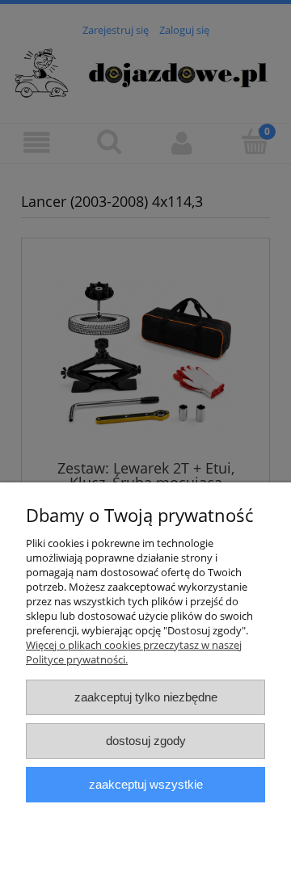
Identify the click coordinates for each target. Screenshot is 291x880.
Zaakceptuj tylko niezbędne (145, 697)
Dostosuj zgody (146, 740)
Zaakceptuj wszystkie (146, 784)
